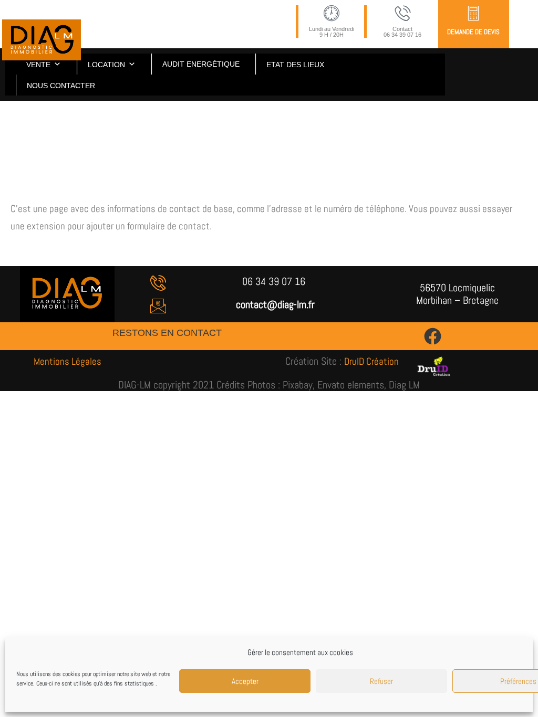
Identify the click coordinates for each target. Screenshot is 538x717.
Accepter (245, 681)
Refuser (381, 681)
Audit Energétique (201, 64)
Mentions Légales (67, 361)
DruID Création (371, 361)
